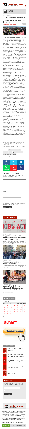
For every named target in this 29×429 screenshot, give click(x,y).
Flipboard (14, 169)
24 (11, 311)
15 (4, 309)
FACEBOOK (6, 164)
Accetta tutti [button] (6, 425)
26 (17, 311)
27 (20, 311)
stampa (23, 146)
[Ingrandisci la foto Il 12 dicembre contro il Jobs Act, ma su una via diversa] (14, 30)
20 (20, 309)
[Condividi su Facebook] (25, 24)
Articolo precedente (7, 156)
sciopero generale (7, 154)
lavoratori (21, 152)
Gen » (7, 316)
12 (17, 307)
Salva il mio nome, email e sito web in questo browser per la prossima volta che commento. (14, 204)
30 (7, 313)
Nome (4, 191)
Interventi (8, 15)
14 (24, 307)
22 (4, 311)
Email (4, 197)
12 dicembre (11, 149)
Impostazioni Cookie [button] (20, 425)
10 (11, 307)
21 (24, 309)
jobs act (15, 152)
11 (14, 307)
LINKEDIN (21, 164)
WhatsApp (6, 169)
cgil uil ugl (5, 152)
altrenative (18, 149)
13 (20, 307)
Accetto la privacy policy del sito (11, 390)
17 (11, 309)
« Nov (4, 316)
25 (14, 311)
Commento (5, 178)
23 (7, 311)
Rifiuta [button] (12, 425)
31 (11, 313)
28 (24, 311)
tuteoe (14, 154)
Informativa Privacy (18, 422)
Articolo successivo (22, 156)
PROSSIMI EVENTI (9, 346)
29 (4, 313)
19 (17, 309)
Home (4, 15)
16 (7, 309)
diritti (11, 152)
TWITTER (13, 164)
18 (14, 309)
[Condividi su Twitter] (23, 24)
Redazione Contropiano (10, 24)
